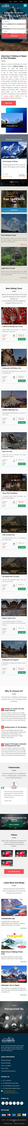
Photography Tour (12, 126)
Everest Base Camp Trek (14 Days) (13, 161)
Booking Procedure (6, 1060)
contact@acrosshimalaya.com (10, 1092)
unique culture (9, 96)
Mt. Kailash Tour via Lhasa (10, 576)
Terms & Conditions (6, 1065)
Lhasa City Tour (7, 451)
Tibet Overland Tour (8, 535)
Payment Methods (5, 1063)
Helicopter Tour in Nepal (10, 985)
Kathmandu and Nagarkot (10, 660)
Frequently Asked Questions (8, 1071)
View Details (22, 339)
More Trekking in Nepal (14, 139)
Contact (21, 1)
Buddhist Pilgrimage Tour (10, 410)
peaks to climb (13, 79)
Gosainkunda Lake (8, 918)
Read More (23, 244)
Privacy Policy (4, 1068)
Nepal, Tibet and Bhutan (10, 493)
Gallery (15, 1)
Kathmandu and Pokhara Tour (11, 368)
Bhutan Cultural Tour (9, 618)
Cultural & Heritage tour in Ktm (12, 326)
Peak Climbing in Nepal (8, 235)
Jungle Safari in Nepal (8, 268)
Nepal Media (21, 1123)
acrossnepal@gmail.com (9, 1091)
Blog (10, 1)
